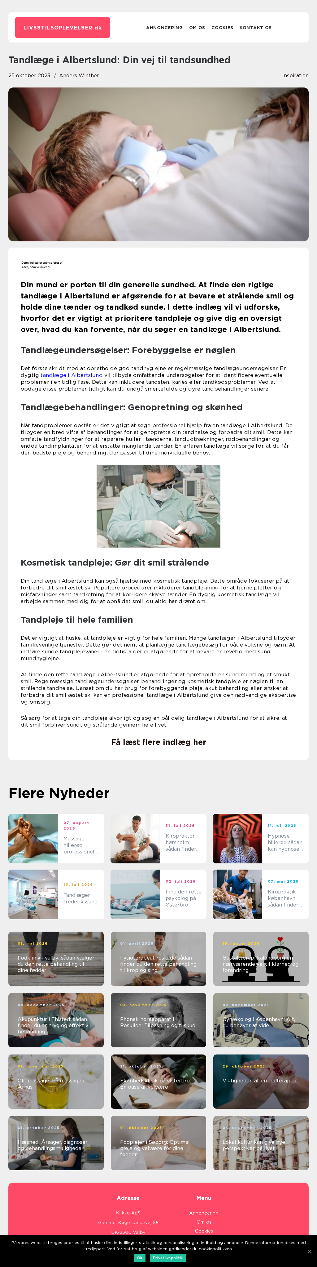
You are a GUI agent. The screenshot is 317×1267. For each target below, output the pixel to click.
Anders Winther (79, 75)
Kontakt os (256, 27)
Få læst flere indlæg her (158, 742)
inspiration (295, 75)
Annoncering (164, 27)
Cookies (222, 27)
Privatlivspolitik (168, 1258)
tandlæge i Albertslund (71, 375)
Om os (197, 27)
